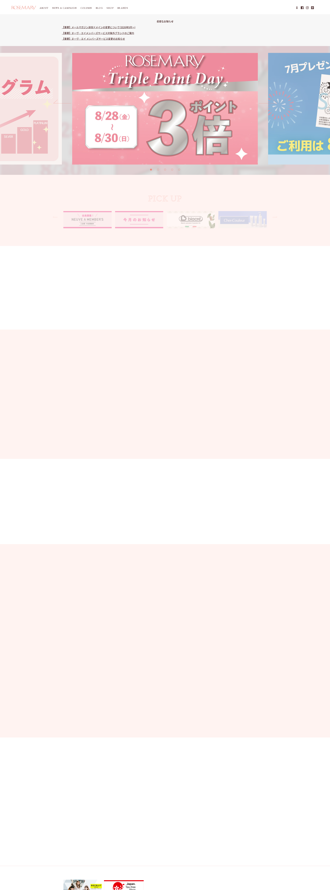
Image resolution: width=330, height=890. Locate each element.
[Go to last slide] (62, 103)
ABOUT (44, 8)
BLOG (99, 8)
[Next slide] (268, 103)
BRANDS (122, 8)
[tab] (151, 169)
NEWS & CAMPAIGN (64, 8)
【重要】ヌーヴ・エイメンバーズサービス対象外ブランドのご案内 (98, 33)
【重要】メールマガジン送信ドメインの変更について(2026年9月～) (98, 27)
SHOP (110, 8)
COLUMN (86, 8)
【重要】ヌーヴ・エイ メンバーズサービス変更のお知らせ (93, 38)
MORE (254, 352)
